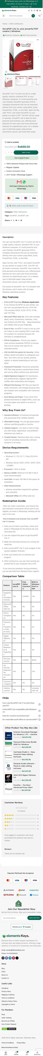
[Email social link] (16, 220)
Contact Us (5, 978)
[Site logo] (9, 10)
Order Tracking (6, 1018)
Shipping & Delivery (8, 995)
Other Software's (16, 24)
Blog (3, 968)
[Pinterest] (13, 957)
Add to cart (26, 152)
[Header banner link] (21, 4)
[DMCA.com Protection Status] (9, 1029)
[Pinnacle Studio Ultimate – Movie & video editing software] (8, 767)
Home (4, 24)
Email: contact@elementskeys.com (13, 950)
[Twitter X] (17, 957)
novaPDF (13, 216)
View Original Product (21, 158)
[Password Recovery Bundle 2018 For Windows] (8, 745)
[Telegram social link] (21, 220)
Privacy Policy (6, 991)
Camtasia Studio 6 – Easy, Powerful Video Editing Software (24, 754)
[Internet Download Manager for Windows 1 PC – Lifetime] (8, 735)
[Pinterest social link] (37, 10)
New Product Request (9, 1024)
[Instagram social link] (34, 10)
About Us (5, 975)
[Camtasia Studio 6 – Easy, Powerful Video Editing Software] (8, 755)
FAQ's (3, 972)
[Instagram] (3, 957)
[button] (4, 57)
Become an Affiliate (8, 1021)
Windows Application (30, 302)
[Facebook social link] (29, 10)
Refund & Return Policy (9, 1001)
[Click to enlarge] (6, 72)
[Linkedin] (10, 957)
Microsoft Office (12, 496)
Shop (3, 1014)
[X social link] (31, 10)
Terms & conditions (8, 998)
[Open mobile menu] (3, 16)
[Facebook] (6, 957)
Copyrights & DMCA (8, 1004)
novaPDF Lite (23, 216)
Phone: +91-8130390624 (10, 953)
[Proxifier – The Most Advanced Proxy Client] (8, 788)
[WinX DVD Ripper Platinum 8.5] (8, 778)
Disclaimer (5, 988)
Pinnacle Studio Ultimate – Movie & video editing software (24, 765)
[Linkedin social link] (40, 10)
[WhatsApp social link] (19, 220)
